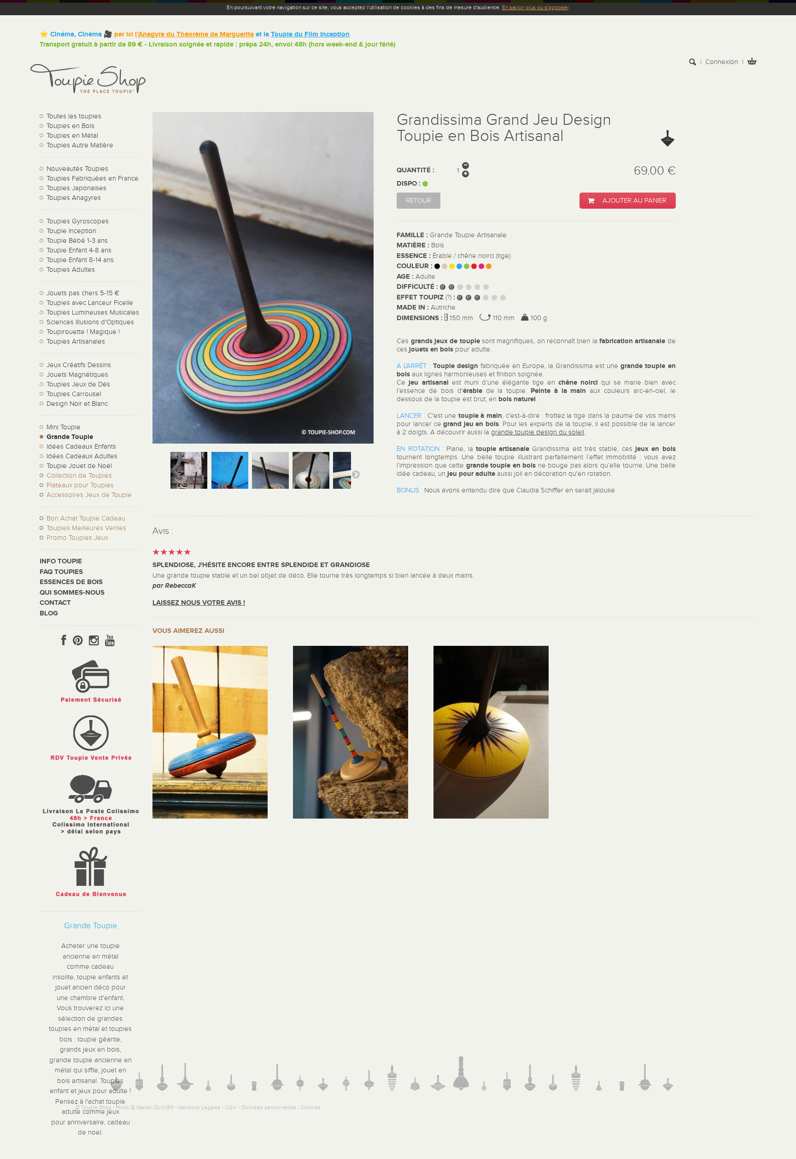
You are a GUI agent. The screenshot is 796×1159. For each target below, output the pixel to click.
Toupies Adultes (71, 270)
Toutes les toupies (74, 116)
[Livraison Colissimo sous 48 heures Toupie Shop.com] (90, 837)
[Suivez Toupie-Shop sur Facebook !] (63, 641)
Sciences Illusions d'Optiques (90, 322)
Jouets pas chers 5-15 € (83, 293)
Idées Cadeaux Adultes (82, 456)
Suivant (355, 474)
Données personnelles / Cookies (281, 1107)
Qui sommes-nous (72, 592)
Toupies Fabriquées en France (93, 178)
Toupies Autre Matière (80, 145)
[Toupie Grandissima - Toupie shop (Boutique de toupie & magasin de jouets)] (188, 479)
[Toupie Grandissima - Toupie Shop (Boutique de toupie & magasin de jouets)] (311, 479)
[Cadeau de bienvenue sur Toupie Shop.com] (90, 898)
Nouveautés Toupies (77, 169)
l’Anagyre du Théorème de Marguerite (194, 34)
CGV (231, 1107)
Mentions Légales (199, 1107)
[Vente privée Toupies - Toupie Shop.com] (90, 762)
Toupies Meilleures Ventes (86, 528)
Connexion (721, 62)
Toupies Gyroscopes (78, 221)
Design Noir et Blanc (77, 404)
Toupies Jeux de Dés (78, 384)
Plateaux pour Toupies (80, 485)
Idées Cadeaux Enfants (81, 447)
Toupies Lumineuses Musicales (93, 312)
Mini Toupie (64, 427)
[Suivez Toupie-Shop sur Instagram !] (94, 641)
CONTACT (55, 602)
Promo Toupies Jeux (77, 538)
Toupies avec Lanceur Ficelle (90, 303)
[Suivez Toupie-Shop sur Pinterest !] (77, 641)
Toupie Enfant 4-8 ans (79, 250)
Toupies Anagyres (74, 198)
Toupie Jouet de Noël (79, 466)
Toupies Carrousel (74, 394)
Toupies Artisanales (76, 341)
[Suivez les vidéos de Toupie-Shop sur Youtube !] (110, 641)
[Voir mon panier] (751, 62)
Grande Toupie (70, 437)
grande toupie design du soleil (537, 432)
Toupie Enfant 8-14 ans (80, 260)
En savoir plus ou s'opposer (535, 7)
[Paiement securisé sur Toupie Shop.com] (90, 704)
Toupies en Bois (70, 126)
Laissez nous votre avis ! (198, 602)
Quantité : (415, 170)
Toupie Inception (71, 231)
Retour (418, 201)
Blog (49, 613)
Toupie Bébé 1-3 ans (77, 241)
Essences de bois (71, 582)
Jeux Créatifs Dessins (79, 365)
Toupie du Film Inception (310, 34)
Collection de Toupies (79, 476)
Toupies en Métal (72, 136)
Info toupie (61, 561)
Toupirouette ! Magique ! (83, 332)
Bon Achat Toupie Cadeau (86, 518)
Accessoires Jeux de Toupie (89, 495)
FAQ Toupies (61, 572)
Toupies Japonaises (76, 188)
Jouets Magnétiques (77, 375)
